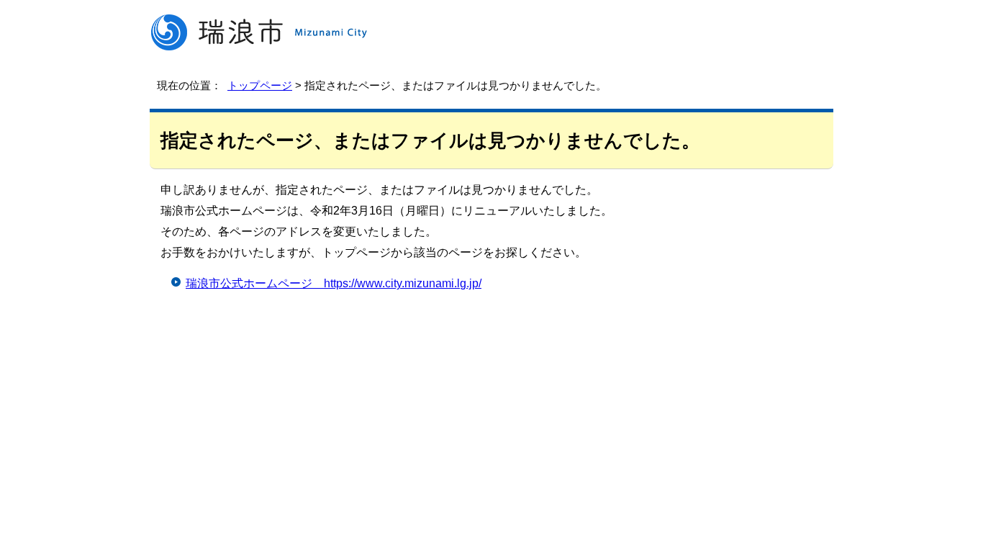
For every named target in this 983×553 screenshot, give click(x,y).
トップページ (259, 85)
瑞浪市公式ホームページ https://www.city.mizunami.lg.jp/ (333, 283)
